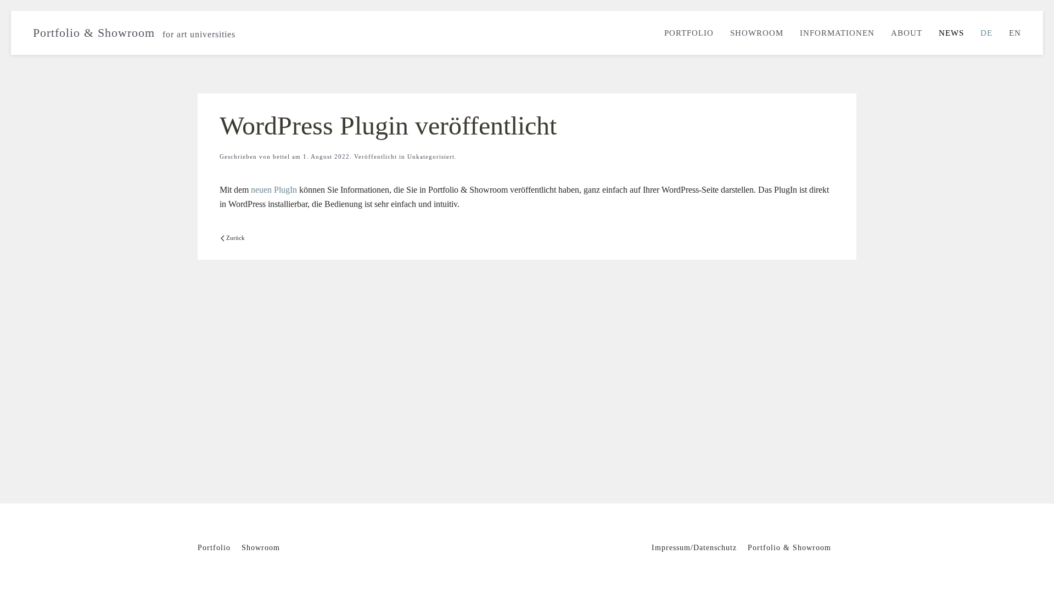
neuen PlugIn (274, 189)
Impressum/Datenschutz (694, 548)
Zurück (235, 237)
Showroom (756, 33)
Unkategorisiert (431, 156)
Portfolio (689, 33)
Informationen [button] (837, 33)
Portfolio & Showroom (134, 33)
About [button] (906, 33)
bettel (281, 156)
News (951, 33)
